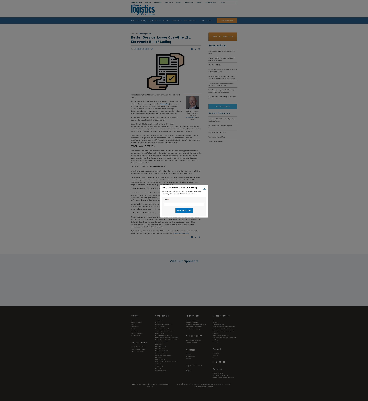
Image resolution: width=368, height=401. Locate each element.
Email (166, 200)
